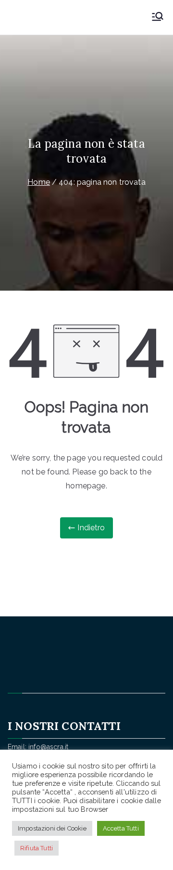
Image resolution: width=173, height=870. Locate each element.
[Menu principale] (157, 17)
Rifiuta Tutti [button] (36, 848)
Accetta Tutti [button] (121, 828)
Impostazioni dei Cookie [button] (52, 828)
